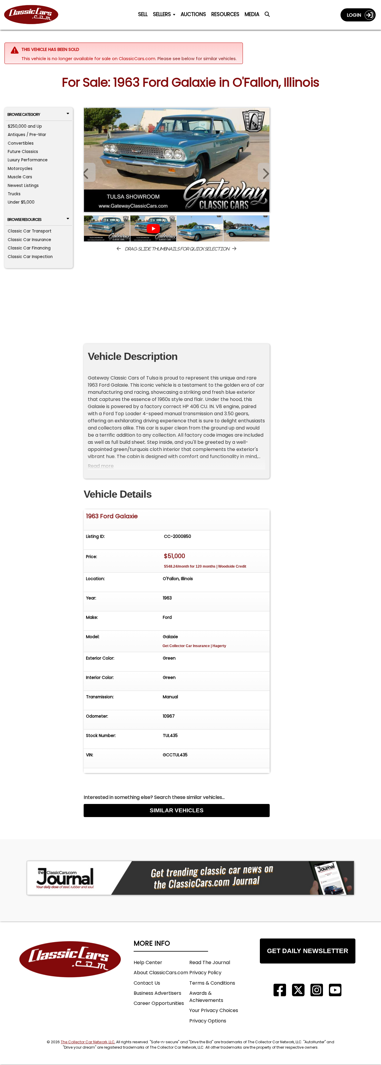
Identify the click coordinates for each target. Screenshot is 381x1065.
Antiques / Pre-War (27, 135)
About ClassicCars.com (161, 972)
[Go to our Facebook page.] (280, 990)
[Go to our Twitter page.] (298, 990)
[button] (264, 172)
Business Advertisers (157, 993)
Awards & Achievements (206, 997)
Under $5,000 (21, 202)
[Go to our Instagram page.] (316, 990)
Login (356, 15)
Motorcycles (20, 168)
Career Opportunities (159, 1003)
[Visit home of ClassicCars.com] (70, 968)
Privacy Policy (205, 972)
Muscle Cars (20, 177)
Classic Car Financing (29, 248)
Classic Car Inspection (30, 257)
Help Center (148, 962)
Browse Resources (24, 219)
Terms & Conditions (212, 983)
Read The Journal (209, 962)
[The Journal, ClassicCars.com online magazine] (190, 878)
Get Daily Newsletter (307, 951)
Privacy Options (207, 1020)
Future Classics (23, 151)
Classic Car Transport (29, 231)
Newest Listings (23, 185)
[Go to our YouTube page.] (335, 990)
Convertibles (21, 143)
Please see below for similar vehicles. (197, 59)
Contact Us (147, 983)
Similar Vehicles (177, 810)
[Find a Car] (267, 16)
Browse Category (23, 114)
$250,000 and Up (25, 126)
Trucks (14, 194)
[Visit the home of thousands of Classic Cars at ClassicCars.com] (35, 14)
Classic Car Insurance (29, 240)
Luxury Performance (28, 160)
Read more (101, 466)
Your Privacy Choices (213, 1010)
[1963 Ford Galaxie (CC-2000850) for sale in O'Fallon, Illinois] (176, 160)
